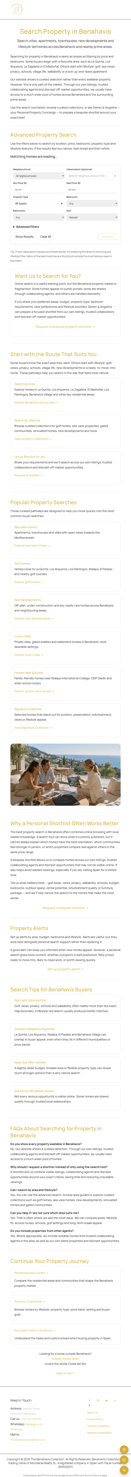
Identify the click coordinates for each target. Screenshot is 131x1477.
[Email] (124, 1449)
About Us (92, 1412)
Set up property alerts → (65, 969)
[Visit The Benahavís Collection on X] (89, 1405)
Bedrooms (71, 196)
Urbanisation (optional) (79, 169)
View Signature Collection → (33, 727)
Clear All (45, 236)
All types (21, 203)
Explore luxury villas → (29, 655)
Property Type (20, 196)
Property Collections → (29, 1301)
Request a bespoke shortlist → (66, 908)
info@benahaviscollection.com (27, 1439)
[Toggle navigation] (116, 9)
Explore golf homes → (28, 582)
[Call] (124, 1470)
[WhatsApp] (124, 1460)
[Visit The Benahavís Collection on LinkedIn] (114, 1400)
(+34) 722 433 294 (31, 1419)
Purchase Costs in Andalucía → (35, 1330)
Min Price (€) (20, 183)
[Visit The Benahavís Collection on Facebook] (89, 1400)
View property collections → (33, 439)
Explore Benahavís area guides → (36, 402)
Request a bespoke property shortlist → (65, 326)
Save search (107, 236)
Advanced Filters (27, 227)
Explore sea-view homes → (32, 545)
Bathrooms (19, 210)
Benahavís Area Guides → (31, 1273)
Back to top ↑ (65, 1373)
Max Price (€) (73, 183)
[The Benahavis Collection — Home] (17, 9)
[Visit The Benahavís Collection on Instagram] (98, 1400)
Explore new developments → (34, 618)
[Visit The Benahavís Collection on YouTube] (106, 1400)
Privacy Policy (95, 1419)
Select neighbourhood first (87, 176)
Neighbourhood (21, 169)
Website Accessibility (99, 1432)
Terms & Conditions (98, 1426)
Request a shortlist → (28, 475)
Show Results (24, 236)
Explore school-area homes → (34, 691)
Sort (68, 210)
